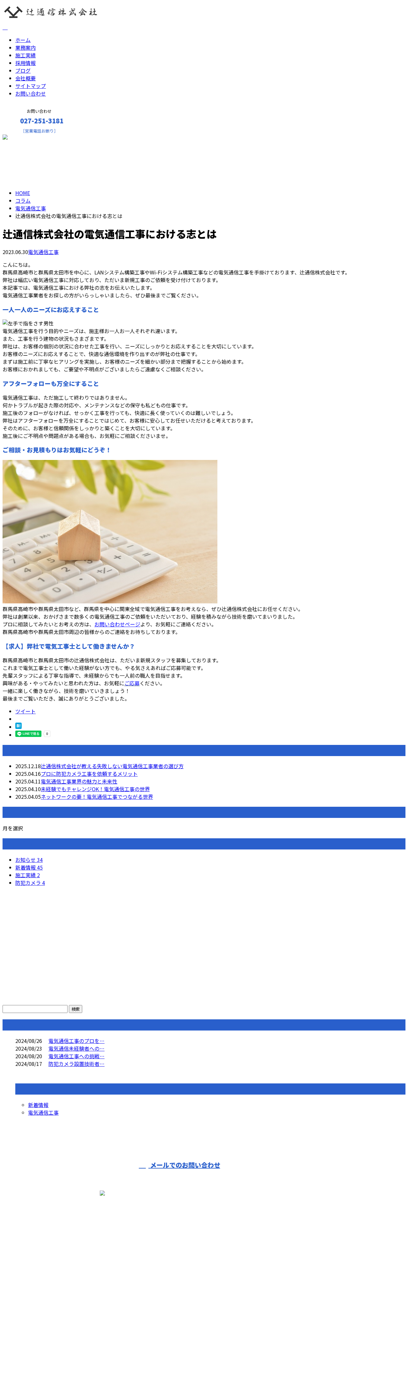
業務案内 (25, 47)
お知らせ (29, 859)
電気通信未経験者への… (76, 1048)
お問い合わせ (30, 93)
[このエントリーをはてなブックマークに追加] (18, 727)
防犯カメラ (30, 882)
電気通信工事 (30, 208)
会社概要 (25, 78)
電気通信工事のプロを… (76, 1041)
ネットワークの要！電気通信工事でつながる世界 (97, 796)
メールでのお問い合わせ (184, 1164)
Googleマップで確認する (33, 1317)
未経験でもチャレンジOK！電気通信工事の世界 (95, 789)
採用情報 (25, 63)
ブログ (23, 70)
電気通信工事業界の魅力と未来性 (79, 781)
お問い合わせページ (117, 624)
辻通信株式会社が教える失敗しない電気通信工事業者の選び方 (112, 766)
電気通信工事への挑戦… (76, 1056)
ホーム (23, 40)
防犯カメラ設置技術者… (76, 1063)
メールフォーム (25, 138)
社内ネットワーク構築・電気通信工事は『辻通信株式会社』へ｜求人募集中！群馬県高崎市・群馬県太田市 (125, 1362)
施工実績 (25, 55)
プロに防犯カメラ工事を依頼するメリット (89, 773)
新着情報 (29, 867)
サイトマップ (30, 86)
